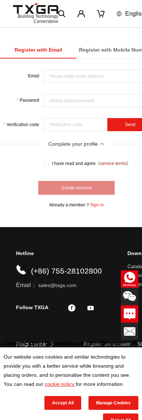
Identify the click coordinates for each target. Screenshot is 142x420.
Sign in (97, 204)
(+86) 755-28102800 (66, 271)
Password (29, 100)
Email (33, 75)
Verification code (23, 124)
